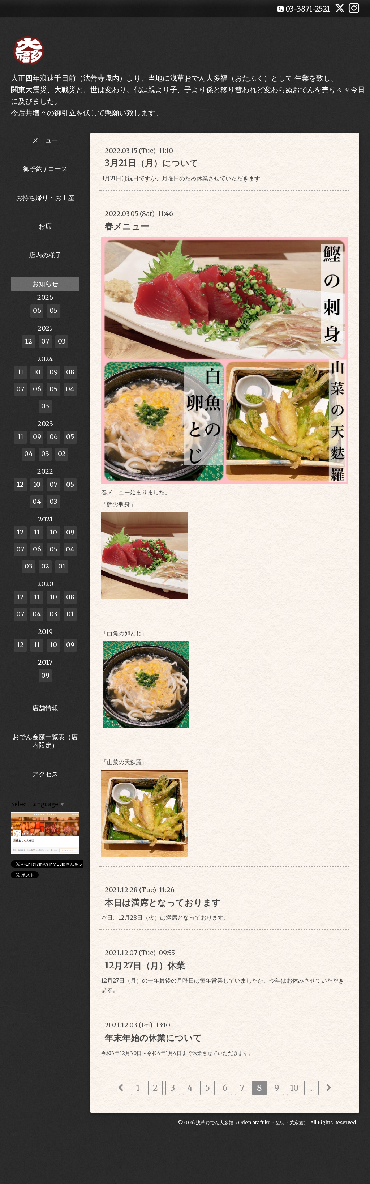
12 (28, 341)
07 (45, 341)
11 (20, 372)
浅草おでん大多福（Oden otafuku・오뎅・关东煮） (252, 1123)
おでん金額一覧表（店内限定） (45, 741)
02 (62, 454)
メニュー (45, 140)
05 (53, 310)
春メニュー (127, 226)
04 (70, 389)
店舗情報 (45, 708)
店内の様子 (45, 255)
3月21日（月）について (151, 163)
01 (61, 566)
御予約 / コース (45, 169)
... (311, 1088)
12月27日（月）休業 (145, 965)
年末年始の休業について (153, 1037)
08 (70, 372)
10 (294, 1088)
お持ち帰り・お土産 (45, 197)
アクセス (45, 774)
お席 (45, 226)
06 (37, 310)
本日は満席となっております (163, 902)
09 (54, 372)
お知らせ (45, 284)
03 (62, 341)
